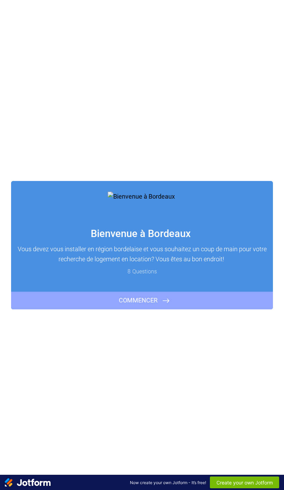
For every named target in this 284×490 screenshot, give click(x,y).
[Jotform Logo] (28, 482)
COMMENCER (138, 300)
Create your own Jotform (244, 483)
